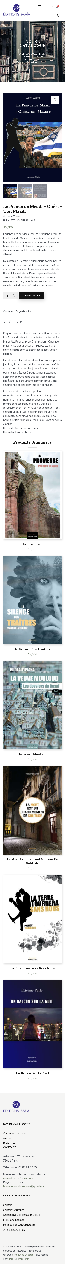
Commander (32, 295)
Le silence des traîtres (32, 649)
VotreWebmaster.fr (18, 1259)
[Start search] (59, 15)
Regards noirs (23, 311)
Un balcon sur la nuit (32, 1073)
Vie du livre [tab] (12, 321)
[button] (39, 7)
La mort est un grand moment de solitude (32, 861)
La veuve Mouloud (32, 754)
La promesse (32, 544)
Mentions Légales (24, 1255)
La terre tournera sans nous (32, 968)
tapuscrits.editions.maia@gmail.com (24, 1186)
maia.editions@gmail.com (18, 1178)
